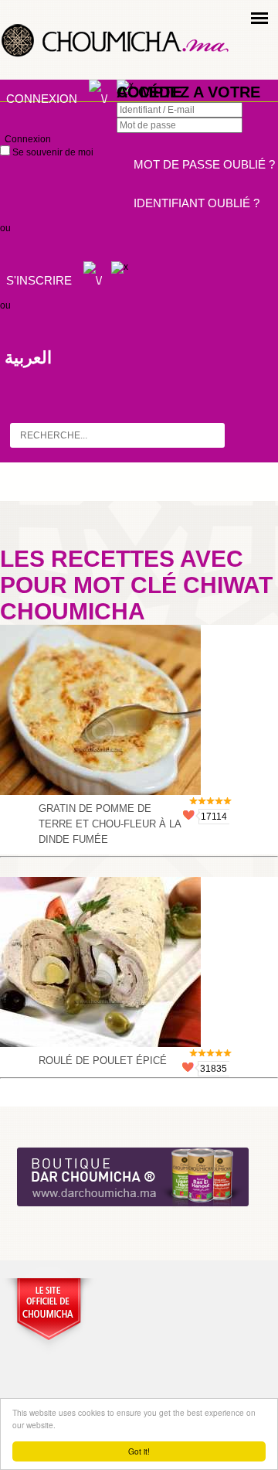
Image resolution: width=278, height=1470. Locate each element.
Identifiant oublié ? (196, 203)
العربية (28, 357)
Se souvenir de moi (51, 152)
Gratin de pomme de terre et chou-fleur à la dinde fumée (110, 824)
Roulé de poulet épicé (103, 1060)
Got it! (139, 1451)
